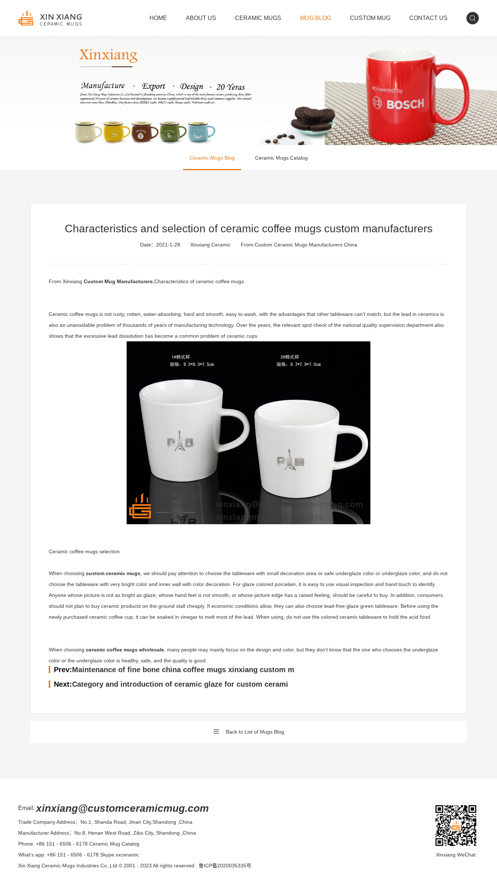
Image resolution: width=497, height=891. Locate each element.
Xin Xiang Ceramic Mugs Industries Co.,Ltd (67, 865)
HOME (158, 18)
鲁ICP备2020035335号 (225, 865)
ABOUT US (201, 18)
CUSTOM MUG (370, 18)
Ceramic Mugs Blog (212, 158)
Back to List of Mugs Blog (255, 732)
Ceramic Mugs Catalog (281, 158)
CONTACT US (428, 18)
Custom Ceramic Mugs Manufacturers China (306, 245)
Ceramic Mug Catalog (114, 844)
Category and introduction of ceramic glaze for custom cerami (180, 684)
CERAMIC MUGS (258, 18)
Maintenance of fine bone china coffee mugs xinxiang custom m (183, 670)
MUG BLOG (315, 18)
